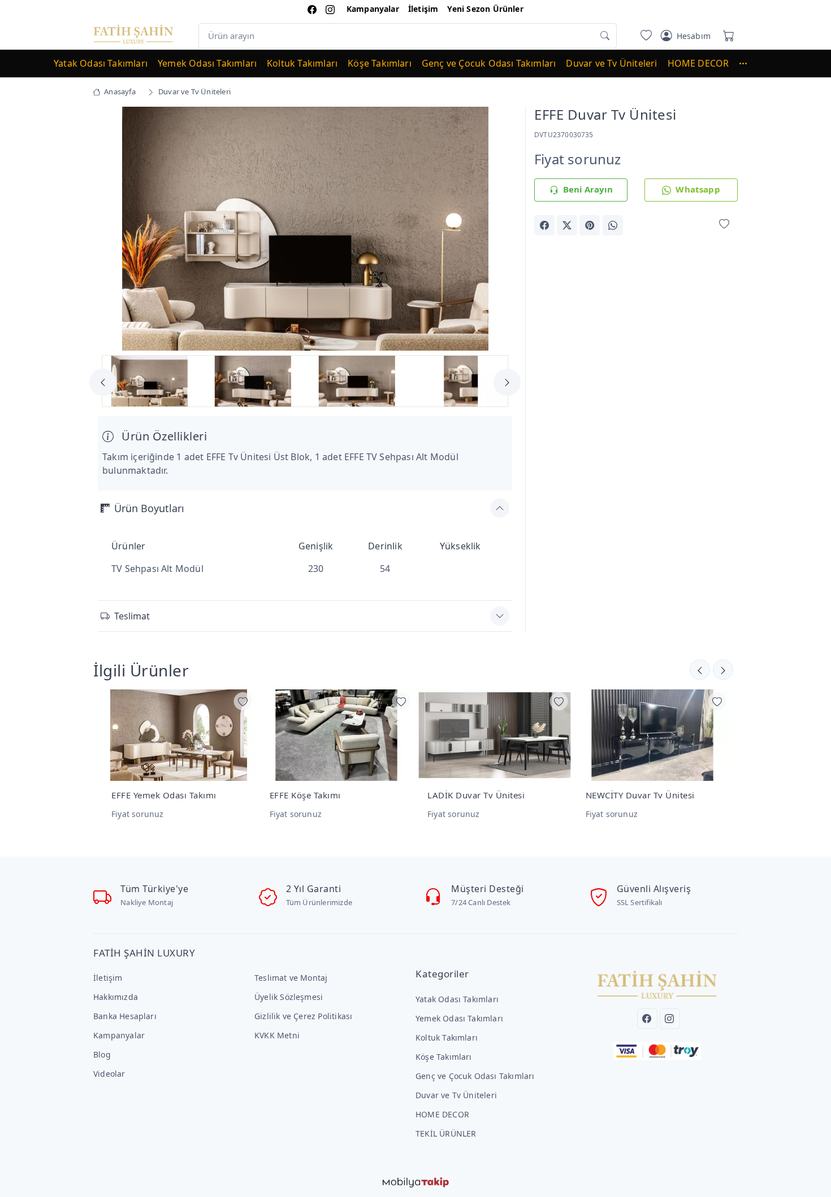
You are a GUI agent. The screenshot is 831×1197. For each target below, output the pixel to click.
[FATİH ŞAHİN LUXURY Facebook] (312, 8)
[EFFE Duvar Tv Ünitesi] (305, 228)
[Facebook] (647, 1018)
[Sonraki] (700, 669)
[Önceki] (723, 669)
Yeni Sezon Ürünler (485, 8)
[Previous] (111, 229)
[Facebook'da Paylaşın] (544, 225)
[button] (748, 63)
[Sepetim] (726, 36)
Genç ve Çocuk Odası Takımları (489, 63)
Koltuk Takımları (302, 63)
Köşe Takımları (380, 63)
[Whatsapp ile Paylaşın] (613, 225)
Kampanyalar (373, 8)
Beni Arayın (588, 189)
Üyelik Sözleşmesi (288, 996)
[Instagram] (670, 1018)
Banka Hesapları (125, 1016)
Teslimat (132, 616)
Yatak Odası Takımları (101, 63)
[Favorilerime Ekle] (724, 224)
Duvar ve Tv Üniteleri (611, 63)
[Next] (498, 229)
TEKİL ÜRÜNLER (446, 1133)
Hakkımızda (115, 996)
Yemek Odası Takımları (207, 63)
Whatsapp (698, 189)
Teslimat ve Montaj (290, 977)
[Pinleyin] (589, 225)
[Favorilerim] (644, 36)
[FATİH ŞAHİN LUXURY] (133, 34)
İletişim (423, 8)
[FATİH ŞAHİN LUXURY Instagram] (330, 8)
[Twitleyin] (567, 225)
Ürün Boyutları (149, 508)
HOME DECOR (698, 63)
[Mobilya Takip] (416, 1181)
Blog (102, 1054)
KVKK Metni (277, 1035)
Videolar (109, 1073)
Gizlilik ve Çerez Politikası (303, 1016)
